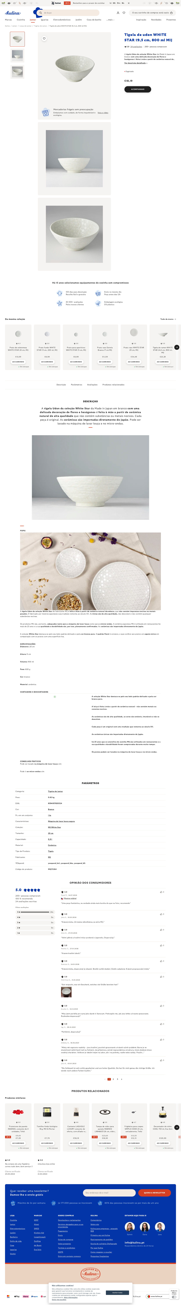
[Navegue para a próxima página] (121, 1079)
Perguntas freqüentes (100, 1256)
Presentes (171, 20)
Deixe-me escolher (59, 1299)
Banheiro (14, 1237)
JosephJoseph (40, 1237)
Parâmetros (76, 385)
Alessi (36, 1224)
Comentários (96, 1220)
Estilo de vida (16, 1241)
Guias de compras (65, 1239)
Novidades (156, 20)
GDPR (60, 1252)
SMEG (36, 1229)
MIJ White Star (54, 827)
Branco (51, 809)
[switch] (174, 1297)
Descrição (61, 385)
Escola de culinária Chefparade (104, 1244)
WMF (36, 1220)
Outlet (13, 1254)
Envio (60, 1235)
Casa (12, 1245)
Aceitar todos (117, 1292)
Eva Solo (37, 1250)
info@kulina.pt (135, 1242)
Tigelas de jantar (55, 791)
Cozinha (13, 1220)
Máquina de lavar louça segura (61, 821)
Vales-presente (64, 1244)
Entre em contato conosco (69, 1256)
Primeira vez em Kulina (100, 1235)
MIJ (49, 857)
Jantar (12, 1224)
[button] (18, 1141)
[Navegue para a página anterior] (105, 1079)
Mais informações (71, 1297)
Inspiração (141, 20)
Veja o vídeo (103, 113)
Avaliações (92, 385)
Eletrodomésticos (17, 1229)
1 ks (49, 815)
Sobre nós (95, 1224)
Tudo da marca (166, 319)
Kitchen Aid (39, 1233)
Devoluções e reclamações (69, 1220)
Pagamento (63, 1231)
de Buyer (37, 1245)
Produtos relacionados (113, 385)
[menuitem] (8, 20)
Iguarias (13, 1250)
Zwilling (37, 1241)
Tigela (51, 851)
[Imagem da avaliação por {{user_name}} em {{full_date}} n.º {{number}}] (66, 992)
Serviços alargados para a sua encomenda (70, 1226)
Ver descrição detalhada (135, 63)
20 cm (50, 833)
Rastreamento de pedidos (102, 1239)
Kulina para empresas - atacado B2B (104, 1230)
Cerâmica (52, 845)
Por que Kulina (97, 1248)
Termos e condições (66, 1248)
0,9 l (50, 839)
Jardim (13, 1233)
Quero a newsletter (154, 1193)
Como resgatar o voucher (101, 1252)
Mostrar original (70, 898)
